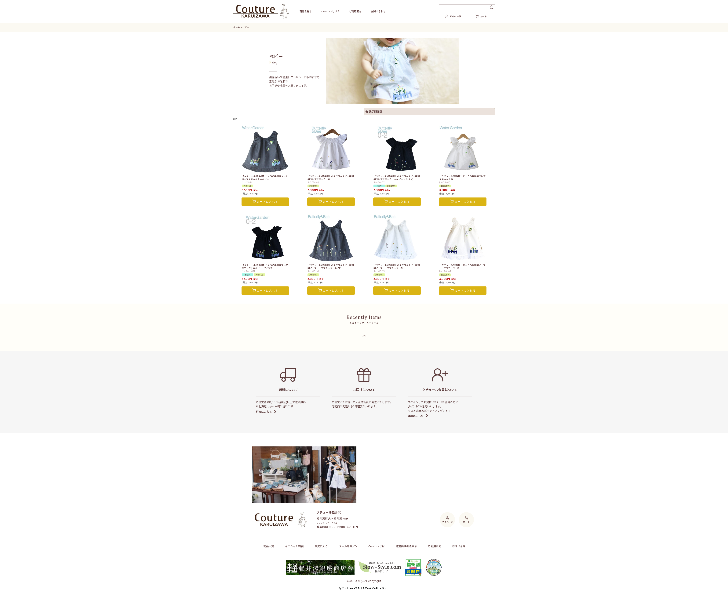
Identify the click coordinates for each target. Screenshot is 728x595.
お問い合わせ (378, 11)
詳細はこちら (264, 411)
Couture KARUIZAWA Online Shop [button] (365, 588)
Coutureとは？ (330, 11)
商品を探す (306, 11)
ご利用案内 (355, 11)
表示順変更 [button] (375, 111)
